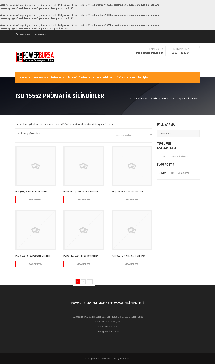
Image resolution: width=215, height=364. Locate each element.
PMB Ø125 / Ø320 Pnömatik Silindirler (80, 255)
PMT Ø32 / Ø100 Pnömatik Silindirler (128, 255)
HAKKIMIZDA (41, 77)
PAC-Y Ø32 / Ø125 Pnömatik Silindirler (32, 255)
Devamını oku (35, 199)
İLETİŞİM (143, 77)
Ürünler (56, 77)
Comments (182, 172)
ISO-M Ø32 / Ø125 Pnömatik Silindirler (80, 191)
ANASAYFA (25, 77)
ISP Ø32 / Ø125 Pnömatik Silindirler (127, 191)
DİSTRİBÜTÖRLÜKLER (78, 77)
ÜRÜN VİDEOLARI (126, 77)
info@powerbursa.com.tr (149, 52)
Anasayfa (133, 98)
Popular (162, 172)
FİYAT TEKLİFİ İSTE (103, 77)
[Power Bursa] (36, 56)
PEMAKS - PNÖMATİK (159, 98)
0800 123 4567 (41, 34)
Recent (171, 172)
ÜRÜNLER (143, 98)
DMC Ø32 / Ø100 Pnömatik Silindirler (32, 191)
